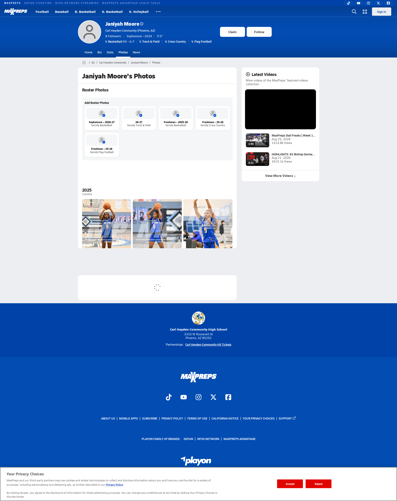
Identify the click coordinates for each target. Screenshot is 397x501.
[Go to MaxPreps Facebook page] (228, 397)
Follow (259, 31)
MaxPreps (12, 3)
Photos (123, 52)
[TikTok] (348, 3)
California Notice (225, 418)
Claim (232, 31)
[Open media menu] (365, 11)
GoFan (188, 438)
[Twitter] (378, 3)
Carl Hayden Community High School (198, 329)
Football (42, 11)
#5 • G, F (119, 41)
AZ (93, 62)
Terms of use (197, 418)
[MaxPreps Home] (15, 11)
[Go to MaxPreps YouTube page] (183, 397)
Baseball (62, 11)
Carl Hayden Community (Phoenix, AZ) (130, 30)
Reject (319, 484)
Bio (99, 52)
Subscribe (149, 418)
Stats (110, 52)
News (136, 52)
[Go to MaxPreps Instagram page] (198, 397)
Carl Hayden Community (112, 62)
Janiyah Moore (122, 23)
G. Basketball (112, 11)
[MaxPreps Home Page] (84, 62)
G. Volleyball (139, 11)
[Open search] (354, 11)
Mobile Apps (128, 418)
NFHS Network (208, 438)
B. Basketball (85, 11)
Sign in (381, 12)
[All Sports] (158, 11)
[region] (198, 484)
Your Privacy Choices (259, 418)
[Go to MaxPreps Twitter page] (213, 397)
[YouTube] (358, 3)
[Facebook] (388, 3)
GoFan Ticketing (38, 3)
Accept (290, 484)
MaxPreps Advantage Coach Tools (131, 3)
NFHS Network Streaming (77, 3)
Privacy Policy (172, 418)
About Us (108, 418)
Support (285, 418)
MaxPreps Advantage (240, 438)
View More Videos (279, 175)
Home (88, 52)
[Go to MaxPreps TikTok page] (168, 397)
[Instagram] (368, 3)
